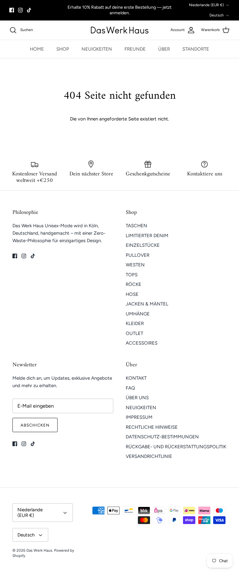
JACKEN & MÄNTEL (147, 304)
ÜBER (164, 49)
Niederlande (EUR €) (206, 5)
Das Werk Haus (39, 550)
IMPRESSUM (139, 417)
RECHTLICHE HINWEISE (152, 427)
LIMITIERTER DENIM (147, 235)
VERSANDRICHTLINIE (149, 456)
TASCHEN (136, 225)
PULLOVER (137, 255)
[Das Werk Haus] (119, 30)
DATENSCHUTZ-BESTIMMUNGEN (162, 437)
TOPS (132, 275)
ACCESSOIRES (141, 343)
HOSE (132, 294)
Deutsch (216, 15)
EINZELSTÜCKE (143, 245)
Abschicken (35, 425)
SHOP (62, 49)
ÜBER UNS (137, 397)
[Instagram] (20, 10)
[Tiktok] (29, 10)
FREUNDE (135, 49)
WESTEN (135, 265)
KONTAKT (136, 378)
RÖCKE (133, 284)
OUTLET (134, 333)
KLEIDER (135, 323)
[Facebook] (11, 10)
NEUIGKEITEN (97, 49)
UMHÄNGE (138, 314)
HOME (37, 49)
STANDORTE (195, 49)
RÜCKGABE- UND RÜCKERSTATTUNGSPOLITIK (176, 447)
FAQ (130, 388)
